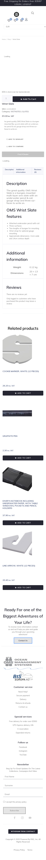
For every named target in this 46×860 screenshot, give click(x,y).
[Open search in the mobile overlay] (32, 13)
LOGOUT (27, 4)
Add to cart (29, 99)
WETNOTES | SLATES (20, 111)
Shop (9, 39)
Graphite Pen (10, 436)
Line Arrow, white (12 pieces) (19, 565)
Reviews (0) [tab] (37, 170)
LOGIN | (18, 4)
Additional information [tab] (21, 170)
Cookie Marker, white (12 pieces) (21, 371)
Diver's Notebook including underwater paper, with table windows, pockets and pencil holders (20, 504)
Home (4, 39)
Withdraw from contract (23, 831)
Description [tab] (9, 169)
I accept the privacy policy (15, 802)
